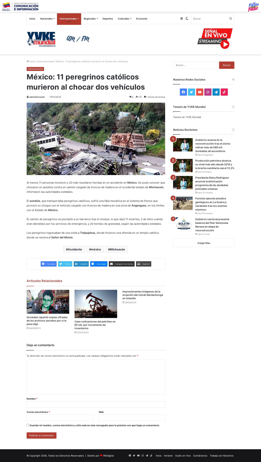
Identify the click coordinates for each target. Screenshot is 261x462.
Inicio (32, 18)
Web (101, 412)
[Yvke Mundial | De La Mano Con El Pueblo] (59, 39)
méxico (96, 249)
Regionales (90, 18)
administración (37, 97)
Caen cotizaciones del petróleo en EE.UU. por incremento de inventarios (95, 325)
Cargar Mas (203, 243)
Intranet (168, 455)
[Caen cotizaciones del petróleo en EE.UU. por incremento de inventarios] (96, 304)
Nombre (32, 398)
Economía (141, 18)
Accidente (75, 249)
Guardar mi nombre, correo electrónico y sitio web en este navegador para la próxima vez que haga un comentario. (95, 425)
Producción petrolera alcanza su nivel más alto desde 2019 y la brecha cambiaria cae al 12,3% (214, 164)
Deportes (108, 18)
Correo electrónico (38, 412)
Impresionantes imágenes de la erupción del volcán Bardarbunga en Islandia (143, 295)
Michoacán (117, 249)
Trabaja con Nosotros (221, 455)
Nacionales (46, 18)
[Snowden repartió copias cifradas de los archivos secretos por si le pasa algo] (48, 302)
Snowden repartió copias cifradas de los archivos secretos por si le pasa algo (47, 320)
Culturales (123, 18)
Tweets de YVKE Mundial (187, 117)
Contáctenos (200, 455)
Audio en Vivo (183, 455)
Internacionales (68, 18)
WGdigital (108, 455)
